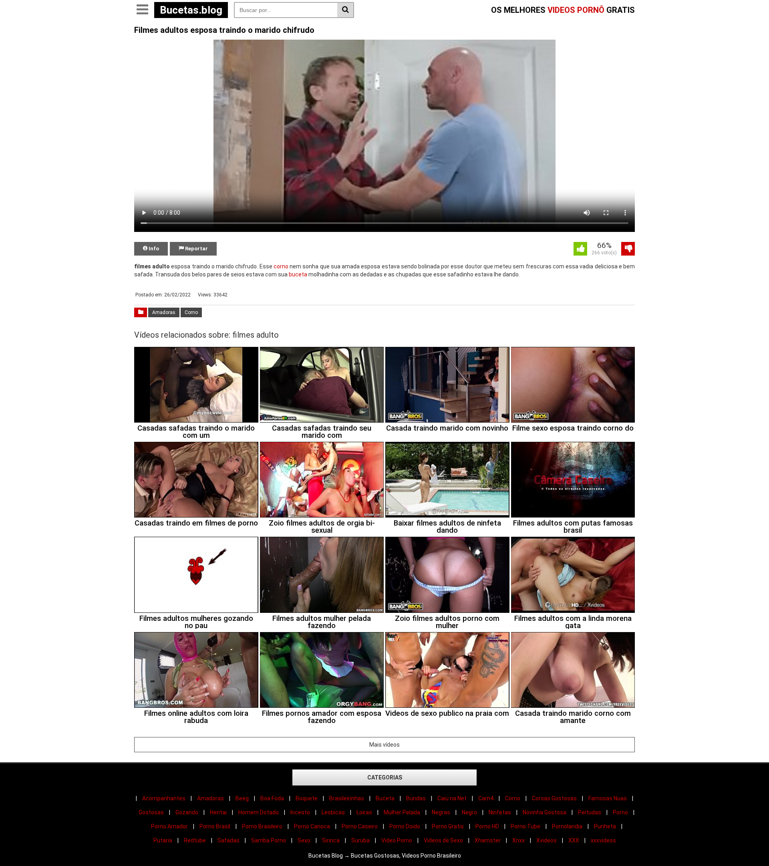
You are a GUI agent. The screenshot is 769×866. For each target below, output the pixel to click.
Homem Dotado (258, 812)
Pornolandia (567, 826)
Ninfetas (500, 812)
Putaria (162, 840)
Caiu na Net (452, 798)
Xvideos (546, 840)
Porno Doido (404, 826)
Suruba (360, 840)
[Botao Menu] (142, 10)
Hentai (218, 812)
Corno (191, 312)
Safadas (228, 840)
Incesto (300, 812)
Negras (441, 812)
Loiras (364, 812)
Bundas (416, 798)
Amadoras (163, 312)
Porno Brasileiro (262, 826)
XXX (573, 840)
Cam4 (485, 798)
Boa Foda (272, 798)
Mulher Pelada (402, 812)
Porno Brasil (214, 826)
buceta (298, 274)
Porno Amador (169, 826)
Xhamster (488, 840)
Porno (620, 812)
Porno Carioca (312, 826)
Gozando (186, 812)
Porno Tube (525, 826)
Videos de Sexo (443, 840)
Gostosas (151, 812)
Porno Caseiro (360, 826)
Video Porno (396, 840)
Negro (469, 812)
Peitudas (589, 812)
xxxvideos (603, 840)
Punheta (605, 826)
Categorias (384, 777)
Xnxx (518, 840)
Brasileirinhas (346, 798)
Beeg (242, 798)
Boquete (307, 798)
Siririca (331, 840)
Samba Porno (268, 840)
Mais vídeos (384, 744)
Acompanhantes (163, 798)
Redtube (195, 840)
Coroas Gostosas (554, 798)
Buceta (385, 798)
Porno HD (487, 826)
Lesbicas (333, 812)
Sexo (304, 840)
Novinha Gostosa (544, 812)
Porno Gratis (448, 826)
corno (281, 266)
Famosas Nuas (607, 798)
